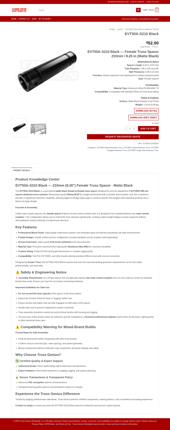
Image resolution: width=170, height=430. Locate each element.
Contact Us (24, 19)
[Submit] (138, 10)
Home (14, 19)
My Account (45, 19)
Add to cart (148, 128)
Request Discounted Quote (122, 137)
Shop (34, 19)
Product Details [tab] (21, 170)
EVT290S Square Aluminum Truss (142, 29)
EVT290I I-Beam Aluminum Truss (110, 148)
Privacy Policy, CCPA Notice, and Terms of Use (51, 424)
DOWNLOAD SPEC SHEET (143, 117)
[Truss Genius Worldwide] (22, 10)
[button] (151, 10)
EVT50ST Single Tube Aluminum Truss (143, 150)
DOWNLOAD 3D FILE (146, 111)
